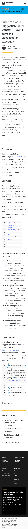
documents (17, 157)
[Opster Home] (7, 3)
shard (7, 266)
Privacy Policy (6, 526)
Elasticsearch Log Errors (18, 482)
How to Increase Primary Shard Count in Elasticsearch (14, 422)
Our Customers (5, 473)
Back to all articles (9, 442)
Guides (15, 475)
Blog (15, 473)
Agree (22, 523)
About (3, 470)
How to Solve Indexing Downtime (13, 430)
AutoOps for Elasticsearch (5, 461)
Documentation (17, 470)
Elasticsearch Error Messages (18, 478)
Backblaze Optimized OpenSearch (13, 436)
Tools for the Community (17, 461)
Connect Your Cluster (15, 11)
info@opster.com (6, 475)
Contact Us (8, 509)
